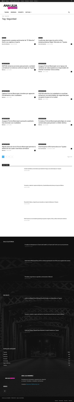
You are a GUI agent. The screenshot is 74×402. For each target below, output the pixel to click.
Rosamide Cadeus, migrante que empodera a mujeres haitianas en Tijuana (41, 202)
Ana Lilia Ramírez (6, 44)
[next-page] (12, 157)
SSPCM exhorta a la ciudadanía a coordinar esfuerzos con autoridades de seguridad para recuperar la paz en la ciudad (53, 95)
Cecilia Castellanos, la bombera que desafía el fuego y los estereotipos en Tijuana (42, 168)
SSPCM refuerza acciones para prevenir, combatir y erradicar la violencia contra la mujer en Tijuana (18, 67)
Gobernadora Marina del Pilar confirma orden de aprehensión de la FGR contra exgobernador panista (47, 260)
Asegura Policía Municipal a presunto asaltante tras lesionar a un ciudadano (18, 122)
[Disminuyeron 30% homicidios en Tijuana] (55, 136)
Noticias (3, 69)
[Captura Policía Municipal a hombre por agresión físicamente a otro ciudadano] (19, 83)
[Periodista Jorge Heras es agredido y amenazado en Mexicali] (13, 283)
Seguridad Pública (5, 63)
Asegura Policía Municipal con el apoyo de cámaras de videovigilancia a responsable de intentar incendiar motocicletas (53, 68)
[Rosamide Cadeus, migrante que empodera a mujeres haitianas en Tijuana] (12, 208)
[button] (69, 12)
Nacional (4, 37)
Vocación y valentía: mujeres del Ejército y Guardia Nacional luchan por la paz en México (44, 185)
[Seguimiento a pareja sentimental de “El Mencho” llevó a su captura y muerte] (19, 30)
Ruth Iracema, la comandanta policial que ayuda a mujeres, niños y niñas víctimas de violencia (45, 218)
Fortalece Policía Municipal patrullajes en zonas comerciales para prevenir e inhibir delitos (54, 122)
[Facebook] (71, 1)
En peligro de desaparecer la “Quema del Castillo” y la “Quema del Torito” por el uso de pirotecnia (46, 244)
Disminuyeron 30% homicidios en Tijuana (52, 147)
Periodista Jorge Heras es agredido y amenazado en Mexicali (38, 276)
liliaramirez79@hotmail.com (32, 384)
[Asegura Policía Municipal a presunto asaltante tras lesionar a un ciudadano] (19, 110)
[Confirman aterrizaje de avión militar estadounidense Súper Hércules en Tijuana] (55, 30)
